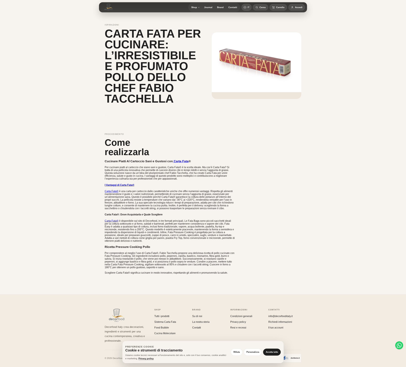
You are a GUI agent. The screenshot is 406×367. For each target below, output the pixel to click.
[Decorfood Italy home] (108, 7)
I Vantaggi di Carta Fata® (119, 185)
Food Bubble (161, 327)
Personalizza (252, 352)
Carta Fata (181, 161)
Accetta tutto (272, 352)
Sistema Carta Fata (165, 322)
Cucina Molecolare (165, 333)
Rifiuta (236, 352)
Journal (208, 7)
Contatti (232, 7)
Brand (220, 7)
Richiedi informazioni (280, 322)
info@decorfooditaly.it (280, 316)
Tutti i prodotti (161, 316)
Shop (194, 7)
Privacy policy (238, 322)
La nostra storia (201, 322)
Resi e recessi (238, 327)
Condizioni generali (241, 316)
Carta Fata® (111, 191)
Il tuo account (275, 327)
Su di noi (197, 316)
